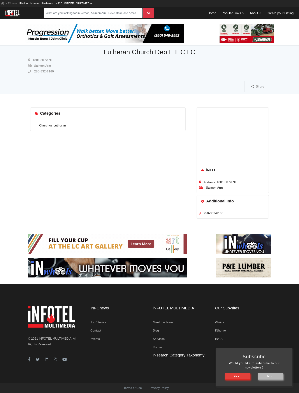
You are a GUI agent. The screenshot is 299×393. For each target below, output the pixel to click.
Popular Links (231, 13)
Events (95, 338)
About (254, 13)
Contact (95, 330)
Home (212, 13)
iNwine (23, 3)
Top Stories (98, 322)
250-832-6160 (43, 71)
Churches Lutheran (52, 125)
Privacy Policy (159, 387)
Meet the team (163, 322)
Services (159, 338)
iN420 (58, 3)
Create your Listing (280, 13)
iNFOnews (10, 3)
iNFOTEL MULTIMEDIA (78, 3)
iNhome (34, 3)
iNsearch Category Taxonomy (178, 355)
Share (260, 86)
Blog (156, 330)
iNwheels (47, 3)
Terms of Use (132, 387)
